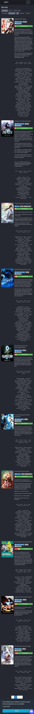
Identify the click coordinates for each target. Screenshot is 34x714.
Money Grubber (28, 188)
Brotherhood (23, 448)
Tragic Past (25, 261)
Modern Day (29, 397)
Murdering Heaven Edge (22, 646)
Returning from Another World (23, 402)
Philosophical (27, 254)
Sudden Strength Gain (21, 194)
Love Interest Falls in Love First (23, 394)
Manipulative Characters (21, 89)
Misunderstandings (20, 188)
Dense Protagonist (21, 180)
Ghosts (30, 629)
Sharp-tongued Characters (20, 107)
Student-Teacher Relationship (20, 534)
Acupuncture (18, 68)
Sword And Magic (27, 336)
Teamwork (27, 463)
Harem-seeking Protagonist (23, 84)
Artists (28, 177)
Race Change (27, 636)
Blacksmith (28, 309)
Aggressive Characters (19, 69)
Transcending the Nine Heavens (22, 415)
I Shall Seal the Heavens (22, 203)
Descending (12, 13)
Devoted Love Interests (19, 244)
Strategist (19, 462)
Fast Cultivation (28, 80)
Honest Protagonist (21, 392)
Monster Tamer (29, 325)
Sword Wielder (28, 109)
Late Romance (18, 184)
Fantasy (29, 62)
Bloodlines (20, 72)
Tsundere (30, 404)
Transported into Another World (21, 197)
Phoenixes (20, 97)
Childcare (19, 384)
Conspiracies (17, 74)
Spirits (17, 639)
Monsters (20, 251)
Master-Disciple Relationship (23, 90)
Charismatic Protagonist (19, 73)
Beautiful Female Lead (27, 70)
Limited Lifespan (28, 184)
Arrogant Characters (18, 70)
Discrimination (28, 78)
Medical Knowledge (20, 93)
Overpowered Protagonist (21, 189)
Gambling (26, 388)
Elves (21, 79)
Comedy (20, 171)
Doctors (27, 180)
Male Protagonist (27, 88)
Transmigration (23, 196)
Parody (28, 189)
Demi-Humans (29, 75)
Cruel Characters (24, 74)
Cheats (29, 178)
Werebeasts (23, 409)
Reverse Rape (19, 103)
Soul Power (28, 334)
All (17, 13)
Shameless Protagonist (23, 193)
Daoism (29, 627)
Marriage (28, 89)
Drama (30, 230)
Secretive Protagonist (27, 530)
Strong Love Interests (20, 109)
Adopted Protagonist (26, 68)
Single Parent (17, 404)
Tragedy (24, 571)
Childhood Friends (28, 73)
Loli (23, 87)
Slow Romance (28, 260)
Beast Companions (27, 308)
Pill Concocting (26, 97)
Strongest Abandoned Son (23, 542)
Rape (29, 589)
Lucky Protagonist (19, 88)
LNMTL (6, 2)
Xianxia (28, 231)
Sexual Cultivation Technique (23, 333)
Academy (19, 177)
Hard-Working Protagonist (23, 245)
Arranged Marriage (28, 69)
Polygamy (29, 98)
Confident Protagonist (18, 311)
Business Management (20, 383)
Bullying (29, 382)
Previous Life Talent (23, 527)
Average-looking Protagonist (21, 178)
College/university (20, 385)
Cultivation (30, 74)
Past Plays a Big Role (19, 95)
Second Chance (28, 104)
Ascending (4, 13)
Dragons (17, 79)
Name (10, 10)
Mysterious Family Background (23, 253)
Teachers (28, 194)
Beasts (27, 379)
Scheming (28, 459)
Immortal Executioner (21, 471)
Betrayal (25, 380)
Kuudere (30, 85)
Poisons (26, 190)
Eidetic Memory (27, 387)
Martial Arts (21, 63)
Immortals (28, 246)
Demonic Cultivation (21, 241)
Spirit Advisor (28, 107)
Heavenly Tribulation (18, 85)
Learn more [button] (6, 706)
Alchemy (24, 177)
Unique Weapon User (22, 113)
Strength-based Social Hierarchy (23, 108)
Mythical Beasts (19, 94)
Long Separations (28, 87)
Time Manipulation (18, 261)
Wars (28, 113)
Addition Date (17, 10)
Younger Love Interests (23, 116)
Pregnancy (28, 99)
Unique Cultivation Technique (21, 339)
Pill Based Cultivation (20, 329)
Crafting (25, 311)
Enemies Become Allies (27, 79)
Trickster (29, 197)
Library (23, 184)
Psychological (20, 442)
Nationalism (17, 588)
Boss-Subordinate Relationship (21, 382)
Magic (17, 249)
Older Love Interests (27, 94)
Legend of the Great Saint (23, 597)
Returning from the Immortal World (20, 346)
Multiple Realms (28, 93)
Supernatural (19, 571)
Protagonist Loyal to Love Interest (23, 256)
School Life (28, 372)
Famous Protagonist (20, 80)
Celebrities (28, 383)
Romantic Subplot (26, 103)
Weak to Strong (20, 114)
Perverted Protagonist (28, 95)
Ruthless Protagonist (20, 104)
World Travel (26, 114)
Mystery (29, 441)
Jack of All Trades (18, 183)
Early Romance (20, 315)
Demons (18, 77)
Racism (26, 589)
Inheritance (26, 85)
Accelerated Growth (21, 306)
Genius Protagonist (21, 318)
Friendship (27, 244)
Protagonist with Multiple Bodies (23, 192)
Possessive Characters (21, 99)
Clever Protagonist (25, 384)
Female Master (17, 82)
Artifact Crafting (25, 510)
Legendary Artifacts (18, 87)
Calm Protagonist (27, 238)
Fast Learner (26, 182)
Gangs (30, 388)
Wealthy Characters (26, 408)
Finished (28, 13)
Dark (17, 628)
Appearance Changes (20, 378)
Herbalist (29, 451)
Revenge (29, 102)
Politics (25, 98)
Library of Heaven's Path (22, 121)
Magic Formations (19, 324)
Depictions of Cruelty (25, 77)
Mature (25, 63)
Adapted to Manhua (18, 236)
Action (17, 62)
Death (24, 75)
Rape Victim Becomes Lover (21, 102)
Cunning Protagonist (18, 75)
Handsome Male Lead (23, 83)
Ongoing (22, 13)
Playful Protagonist (19, 98)
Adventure (21, 62)
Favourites (4, 10)
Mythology (24, 525)
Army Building (28, 378)
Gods (31, 82)
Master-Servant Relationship (23, 92)
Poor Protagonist (20, 636)
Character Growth (21, 239)
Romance (21, 172)
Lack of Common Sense (27, 183)
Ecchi (25, 62)
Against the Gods (20, 19)
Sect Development (23, 531)
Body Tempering (26, 72)
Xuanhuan (30, 63)
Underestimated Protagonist (23, 112)
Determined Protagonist (20, 78)
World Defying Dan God (22, 269)
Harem (16, 63)
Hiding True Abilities (27, 520)
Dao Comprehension (28, 240)
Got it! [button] (17, 711)
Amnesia (22, 576)
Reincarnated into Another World (23, 637)
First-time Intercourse (25, 82)
